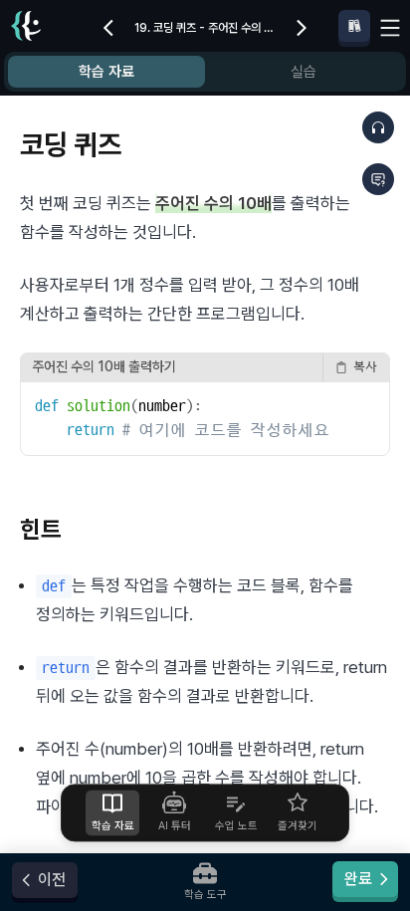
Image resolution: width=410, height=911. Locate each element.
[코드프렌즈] (26, 28)
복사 (365, 366)
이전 (52, 879)
